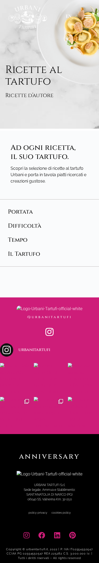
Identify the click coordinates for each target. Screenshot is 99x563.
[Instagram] (49, 331)
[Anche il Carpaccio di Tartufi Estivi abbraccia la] (49, 378)
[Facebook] (42, 535)
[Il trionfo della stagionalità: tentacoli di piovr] (15, 378)
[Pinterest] (72, 535)
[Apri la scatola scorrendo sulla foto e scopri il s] (49, 412)
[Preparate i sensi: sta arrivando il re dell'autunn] (83, 378)
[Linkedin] (57, 535)
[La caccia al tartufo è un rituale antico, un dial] (83, 412)
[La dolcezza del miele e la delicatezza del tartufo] (15, 412)
